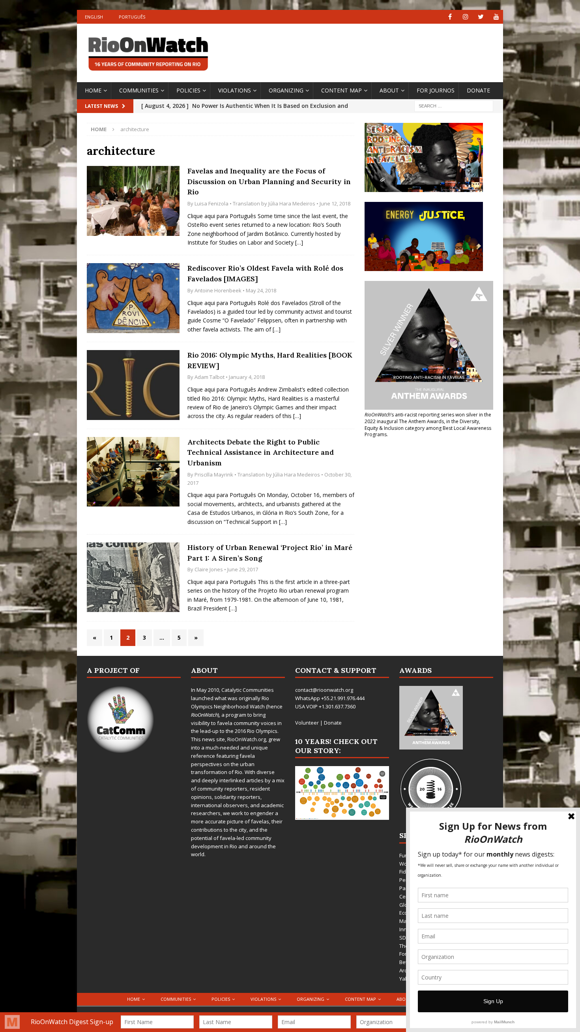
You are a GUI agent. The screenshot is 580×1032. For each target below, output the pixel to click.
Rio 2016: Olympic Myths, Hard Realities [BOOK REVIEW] (269, 360)
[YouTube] (496, 17)
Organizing (286, 90)
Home (93, 90)
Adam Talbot (210, 376)
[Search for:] (453, 105)
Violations (234, 90)
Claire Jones (209, 569)
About (389, 90)
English (94, 17)
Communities (139, 90)
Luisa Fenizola (211, 203)
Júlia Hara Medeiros (291, 203)
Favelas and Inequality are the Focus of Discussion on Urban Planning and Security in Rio (269, 181)
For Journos (436, 90)
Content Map (341, 90)
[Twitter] (481, 17)
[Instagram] (465, 17)
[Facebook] (450, 17)
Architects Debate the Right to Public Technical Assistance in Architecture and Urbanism (260, 452)
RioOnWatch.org (246, 739)
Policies (188, 90)
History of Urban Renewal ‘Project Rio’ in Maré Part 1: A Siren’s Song (269, 553)
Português (132, 17)
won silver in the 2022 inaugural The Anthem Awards (428, 418)
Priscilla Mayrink (214, 474)
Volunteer (307, 722)
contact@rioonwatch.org (324, 689)
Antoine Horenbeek (218, 290)
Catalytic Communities (247, 689)
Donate (478, 90)
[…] (299, 242)
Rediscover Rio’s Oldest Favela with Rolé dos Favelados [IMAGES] (265, 273)
